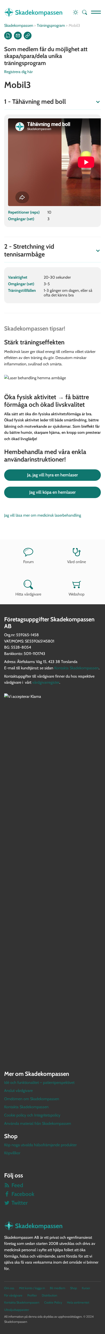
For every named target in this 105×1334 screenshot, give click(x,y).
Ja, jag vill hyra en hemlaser (52, 475)
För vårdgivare (13, 1295)
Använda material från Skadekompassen (37, 1123)
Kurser (86, 1288)
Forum (28, 561)
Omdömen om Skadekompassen (31, 1099)
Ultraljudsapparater (16, 1310)
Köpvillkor (12, 1153)
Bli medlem (57, 1288)
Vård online (76, 561)
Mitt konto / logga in (32, 1288)
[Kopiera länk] (28, 35)
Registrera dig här (18, 71)
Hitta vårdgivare (28, 594)
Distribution (49, 1295)
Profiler (32, 1295)
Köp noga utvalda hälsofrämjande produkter (40, 1145)
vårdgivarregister (45, 682)
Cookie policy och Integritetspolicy (32, 1115)
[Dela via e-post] (18, 35)
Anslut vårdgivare (18, 1090)
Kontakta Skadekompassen (76, 668)
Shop (73, 1288)
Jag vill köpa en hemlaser (52, 492)
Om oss (9, 1288)
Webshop (76, 594)
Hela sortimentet (78, 1302)
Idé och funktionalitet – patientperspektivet (39, 1082)
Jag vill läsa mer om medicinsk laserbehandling (42, 515)
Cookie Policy (53, 1302)
